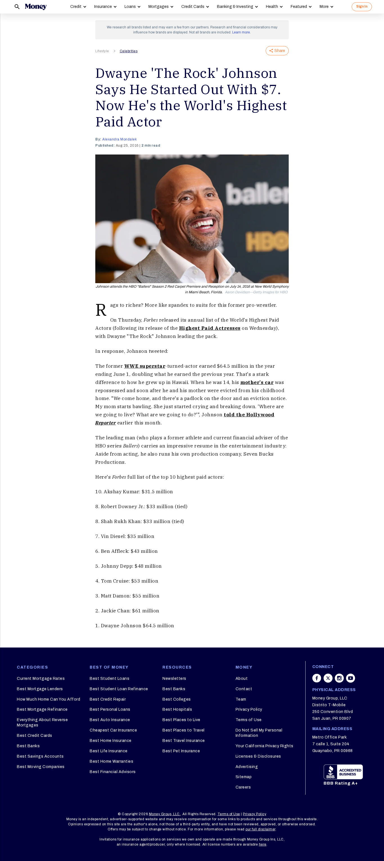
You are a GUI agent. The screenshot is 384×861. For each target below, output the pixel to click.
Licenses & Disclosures (258, 756)
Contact (244, 689)
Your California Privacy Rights (264, 746)
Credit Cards (192, 6)
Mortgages (158, 6)
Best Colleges (176, 699)
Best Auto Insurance (110, 720)
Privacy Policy (249, 709)
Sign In (361, 6)
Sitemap (244, 777)
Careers (243, 787)
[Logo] (35, 6)
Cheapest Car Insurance (113, 730)
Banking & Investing (235, 6)
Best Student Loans (109, 678)
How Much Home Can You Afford (48, 699)
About (242, 678)
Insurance (103, 6)
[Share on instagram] (339, 678)
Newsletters (174, 678)
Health (272, 6)
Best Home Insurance (111, 741)
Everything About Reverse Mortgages (42, 722)
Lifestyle (102, 51)
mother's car (257, 382)
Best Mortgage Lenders (40, 689)
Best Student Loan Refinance (119, 689)
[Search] (17, 6)
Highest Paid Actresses (210, 328)
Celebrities (129, 51)
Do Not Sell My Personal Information (259, 732)
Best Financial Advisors (113, 772)
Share (279, 51)
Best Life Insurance (109, 751)
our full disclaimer (260, 829)
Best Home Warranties (111, 761)
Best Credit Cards (34, 735)
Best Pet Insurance (181, 751)
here (262, 844)
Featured (299, 6)
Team (241, 699)
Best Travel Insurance (183, 741)
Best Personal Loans (110, 709)
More (324, 6)
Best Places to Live (181, 720)
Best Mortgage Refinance (42, 709)
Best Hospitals (177, 709)
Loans (130, 6)
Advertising (247, 767)
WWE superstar (145, 366)
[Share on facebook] (316, 678)
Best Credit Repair (108, 699)
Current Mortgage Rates (41, 678)
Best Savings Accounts (40, 756)
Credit (76, 6)
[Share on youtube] (350, 678)
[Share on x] (328, 678)
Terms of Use (249, 720)
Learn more (241, 32)
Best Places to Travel (183, 730)
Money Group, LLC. (165, 814)
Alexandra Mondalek (119, 139)
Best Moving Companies (41, 767)
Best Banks (28, 746)
